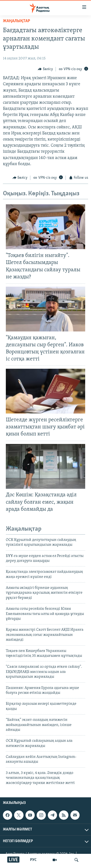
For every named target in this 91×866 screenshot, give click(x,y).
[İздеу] (76, 860)
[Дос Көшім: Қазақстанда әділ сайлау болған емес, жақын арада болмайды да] (45, 466)
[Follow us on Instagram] (41, 815)
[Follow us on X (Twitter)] (18, 815)
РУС (33, 860)
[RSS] (63, 815)
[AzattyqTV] (54, 860)
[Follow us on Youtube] (30, 815)
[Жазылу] (75, 815)
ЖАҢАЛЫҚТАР (16, 21)
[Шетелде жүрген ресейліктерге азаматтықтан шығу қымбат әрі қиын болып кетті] (45, 391)
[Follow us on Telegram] (52, 815)
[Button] (45, 69)
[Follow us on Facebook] (7, 815)
